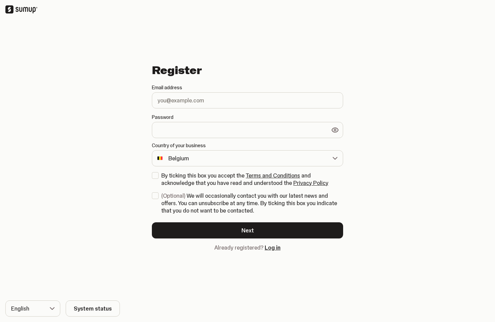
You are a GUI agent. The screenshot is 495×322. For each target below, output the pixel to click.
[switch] (335, 130)
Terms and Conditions (273, 175)
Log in (272, 247)
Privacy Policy (310, 183)
